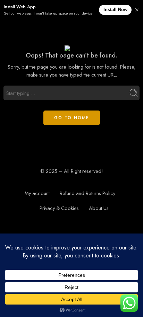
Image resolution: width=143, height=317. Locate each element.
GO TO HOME (71, 118)
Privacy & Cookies (59, 208)
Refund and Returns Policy (87, 193)
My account (37, 193)
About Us (99, 208)
